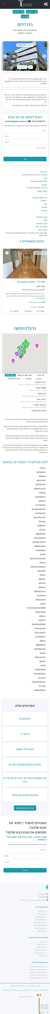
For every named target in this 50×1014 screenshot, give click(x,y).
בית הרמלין (41, 521)
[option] (25, 56)
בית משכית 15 (41, 472)
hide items (10, 375)
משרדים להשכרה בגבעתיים (37, 970)
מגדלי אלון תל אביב (39, 950)
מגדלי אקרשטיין (40, 599)
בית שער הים (41, 595)
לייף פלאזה (41, 620)
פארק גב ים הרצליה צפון (37, 558)
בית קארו (42, 468)
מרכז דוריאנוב (41, 480)
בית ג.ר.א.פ (41, 677)
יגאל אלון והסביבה (40, 917)
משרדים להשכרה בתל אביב (37, 978)
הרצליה (25, 30)
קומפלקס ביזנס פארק (38, 624)
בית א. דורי (42, 686)
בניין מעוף (42, 661)
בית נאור (42, 554)
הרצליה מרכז (41, 911)
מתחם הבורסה (41, 931)
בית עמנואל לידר (40, 636)
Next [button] (44, 56)
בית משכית (41, 579)
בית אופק (42, 640)
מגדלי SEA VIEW (39, 649)
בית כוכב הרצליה (40, 657)
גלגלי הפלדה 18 (40, 513)
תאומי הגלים (41, 570)
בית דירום (41, 286)
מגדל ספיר (42, 942)
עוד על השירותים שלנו (25, 808)
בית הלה (42, 603)
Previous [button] (5, 56)
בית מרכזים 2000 (40, 546)
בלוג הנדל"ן (42, 956)
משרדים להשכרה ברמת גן (38, 975)
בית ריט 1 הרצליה (39, 628)
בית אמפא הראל (40, 496)
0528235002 (42, 894)
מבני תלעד (41, 583)
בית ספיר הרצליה (40, 632)
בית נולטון (42, 616)
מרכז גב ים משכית (39, 488)
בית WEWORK (40, 645)
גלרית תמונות (22, 67)
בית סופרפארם (40, 550)
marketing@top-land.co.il (16, 121)
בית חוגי (42, 665)
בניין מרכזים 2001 (39, 591)
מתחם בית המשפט (40, 928)
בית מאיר (42, 653)
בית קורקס (42, 501)
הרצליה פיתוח (17, 30)
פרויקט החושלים (40, 669)
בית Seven (41, 587)
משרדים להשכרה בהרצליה (37, 972)
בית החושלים (41, 525)
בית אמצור (42, 476)
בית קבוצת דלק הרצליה (37, 566)
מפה (30, 67)
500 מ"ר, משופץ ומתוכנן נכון (31, 281)
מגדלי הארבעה (41, 945)
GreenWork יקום (40, 920)
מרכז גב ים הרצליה (39, 517)
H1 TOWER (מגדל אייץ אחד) (36, 607)
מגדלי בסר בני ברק (39, 953)
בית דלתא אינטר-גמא (38, 509)
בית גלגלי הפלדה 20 (39, 542)
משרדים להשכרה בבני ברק (37, 967)
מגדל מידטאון (41, 947)
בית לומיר (42, 575)
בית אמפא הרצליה (39, 538)
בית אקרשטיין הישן (39, 673)
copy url (24, 16)
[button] (37, 346)
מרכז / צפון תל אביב (39, 922)
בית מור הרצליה (40, 612)
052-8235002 (38, 121)
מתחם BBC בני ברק (39, 925)
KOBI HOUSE (40, 533)
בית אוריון (42, 562)
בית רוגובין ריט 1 (40, 505)
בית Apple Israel (39, 690)
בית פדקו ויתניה (40, 484)
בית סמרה (42, 492)
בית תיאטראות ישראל (38, 682)
